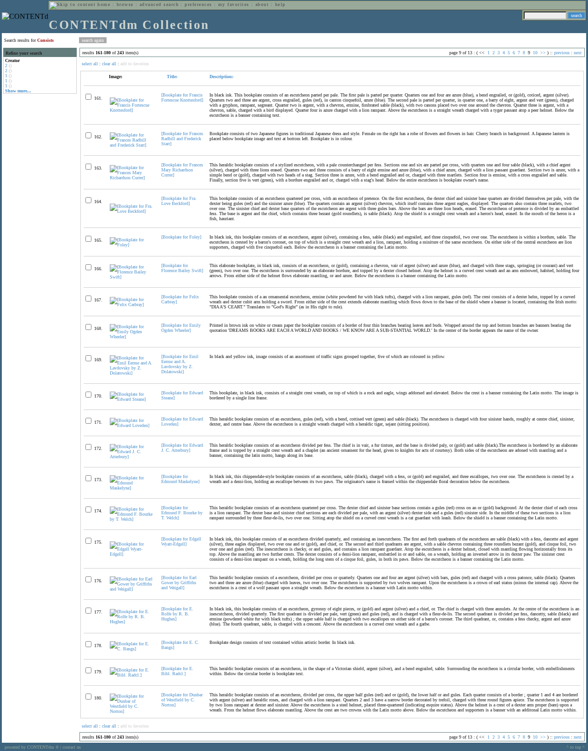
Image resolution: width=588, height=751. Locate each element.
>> (543, 52)
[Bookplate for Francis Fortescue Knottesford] (182, 97)
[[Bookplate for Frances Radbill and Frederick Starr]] (131, 145)
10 (535, 52)
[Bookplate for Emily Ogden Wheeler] (181, 328)
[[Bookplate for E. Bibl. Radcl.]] (131, 674)
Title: (171, 76)
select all (90, 63)
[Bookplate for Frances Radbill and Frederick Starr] (182, 138)
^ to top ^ (575, 747)
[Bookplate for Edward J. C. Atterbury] (182, 448)
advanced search (159, 4)
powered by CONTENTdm (32, 747)
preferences (198, 4)
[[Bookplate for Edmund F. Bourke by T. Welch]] (131, 519)
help (280, 4)
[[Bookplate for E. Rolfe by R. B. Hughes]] (131, 621)
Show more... (18, 90)
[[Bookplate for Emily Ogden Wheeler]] (131, 336)
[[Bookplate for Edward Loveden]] (131, 425)
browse (125, 4)
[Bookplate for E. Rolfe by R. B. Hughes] (177, 613)
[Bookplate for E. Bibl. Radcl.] (177, 671)
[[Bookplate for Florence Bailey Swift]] (131, 276)
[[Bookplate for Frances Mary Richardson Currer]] (131, 177)
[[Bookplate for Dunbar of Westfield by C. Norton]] (131, 711)
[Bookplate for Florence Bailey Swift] (182, 268)
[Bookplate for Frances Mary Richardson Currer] (182, 169)
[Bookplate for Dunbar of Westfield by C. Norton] (182, 699)
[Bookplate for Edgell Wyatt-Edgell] (181, 541)
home (103, 4)
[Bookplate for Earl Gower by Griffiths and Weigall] (179, 582)
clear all (109, 63)
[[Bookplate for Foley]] (131, 244)
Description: (221, 76)
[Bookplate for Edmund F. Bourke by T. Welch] (182, 512)
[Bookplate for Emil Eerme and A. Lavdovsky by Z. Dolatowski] (179, 364)
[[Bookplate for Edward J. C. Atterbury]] (131, 456)
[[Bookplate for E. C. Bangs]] (131, 648)
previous (562, 52)
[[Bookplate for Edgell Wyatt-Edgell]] (131, 554)
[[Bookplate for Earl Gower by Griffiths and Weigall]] (131, 589)
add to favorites (134, 63)
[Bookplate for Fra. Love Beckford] (179, 201)
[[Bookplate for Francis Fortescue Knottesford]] (131, 110)
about (262, 4)
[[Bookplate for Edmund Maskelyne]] (131, 487)
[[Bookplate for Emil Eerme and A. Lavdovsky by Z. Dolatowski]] (131, 373)
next (578, 52)
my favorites (233, 4)
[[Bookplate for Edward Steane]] (131, 399)
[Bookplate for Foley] (181, 236)
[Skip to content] (73, 4)
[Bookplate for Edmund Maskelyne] (180, 479)
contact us (71, 747)
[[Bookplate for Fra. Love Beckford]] (131, 211)
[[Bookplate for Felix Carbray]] (131, 304)
